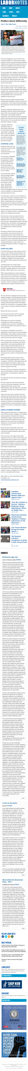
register (20, 28)
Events (11, 12)
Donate (18, 8)
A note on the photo (9, 803)
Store (4, 12)
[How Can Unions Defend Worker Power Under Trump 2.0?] (14, 1056)
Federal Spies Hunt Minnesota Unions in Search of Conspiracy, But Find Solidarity (14, 950)
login (16, 28)
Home (4, 8)
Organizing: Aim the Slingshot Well (21, 164)
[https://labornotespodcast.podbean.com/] (14, 1029)
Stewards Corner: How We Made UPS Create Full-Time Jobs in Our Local (12, 955)
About (10, 8)
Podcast (14, 16)
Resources (6, 16)
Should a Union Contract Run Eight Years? (12, 960)
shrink (24, 26)
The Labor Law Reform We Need (21, 176)
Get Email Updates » (7, 976)
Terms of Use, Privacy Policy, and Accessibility (14, 1068)
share (23, 798)
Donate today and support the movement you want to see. (21, 183)
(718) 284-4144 (14, 1065)
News (17, 12)
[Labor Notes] (14, 2)
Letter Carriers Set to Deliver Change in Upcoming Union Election (13, 946)
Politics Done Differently (20, 170)
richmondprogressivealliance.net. (10, 479)
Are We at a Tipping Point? (20, 158)
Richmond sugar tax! (10, 557)
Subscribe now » (6, 1000)
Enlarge (20, 26)
